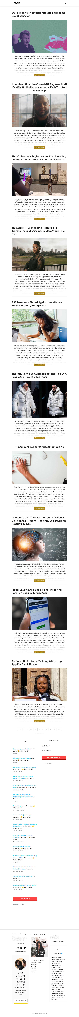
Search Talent (34, 964)
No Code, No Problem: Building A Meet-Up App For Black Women (37, 663)
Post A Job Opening (36, 962)
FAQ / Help (33, 968)
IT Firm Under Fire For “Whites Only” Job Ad (38, 447)
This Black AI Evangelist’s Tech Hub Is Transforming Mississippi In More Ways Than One (38, 231)
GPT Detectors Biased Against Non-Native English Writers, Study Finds (37, 304)
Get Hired (33, 966)
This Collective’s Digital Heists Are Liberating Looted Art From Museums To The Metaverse (39, 158)
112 (42, 729)
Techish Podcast (54, 938)
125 (54, 729)
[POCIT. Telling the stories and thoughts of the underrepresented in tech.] (17, 3)
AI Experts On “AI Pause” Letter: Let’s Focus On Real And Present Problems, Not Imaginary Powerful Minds (39, 521)
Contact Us (34, 970)
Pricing (32, 972)
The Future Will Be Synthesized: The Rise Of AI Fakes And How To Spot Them (39, 375)
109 (31, 729)
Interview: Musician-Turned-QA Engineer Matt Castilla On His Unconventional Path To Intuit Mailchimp (39, 87)
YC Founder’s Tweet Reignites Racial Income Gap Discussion (38, 14)
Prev (20, 729)
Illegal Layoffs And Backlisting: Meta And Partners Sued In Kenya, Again (37, 591)
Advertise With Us (54, 936)
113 (47, 729)
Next (59, 729)
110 (35, 729)
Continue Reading (39, 75)
